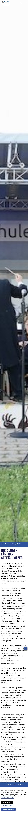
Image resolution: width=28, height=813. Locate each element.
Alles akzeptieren (8, 809)
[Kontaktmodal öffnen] (21, 3)
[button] (25, 3)
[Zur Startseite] (5, 3)
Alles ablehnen (8, 805)
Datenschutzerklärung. (7, 797)
